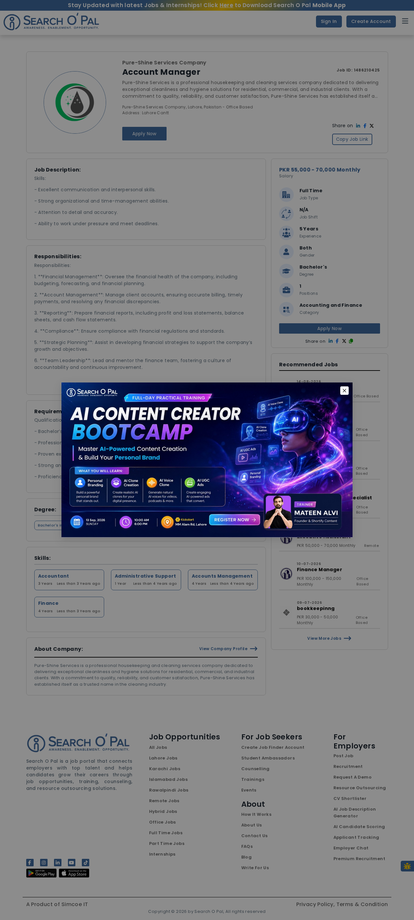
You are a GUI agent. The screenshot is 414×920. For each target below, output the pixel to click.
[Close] (344, 390)
